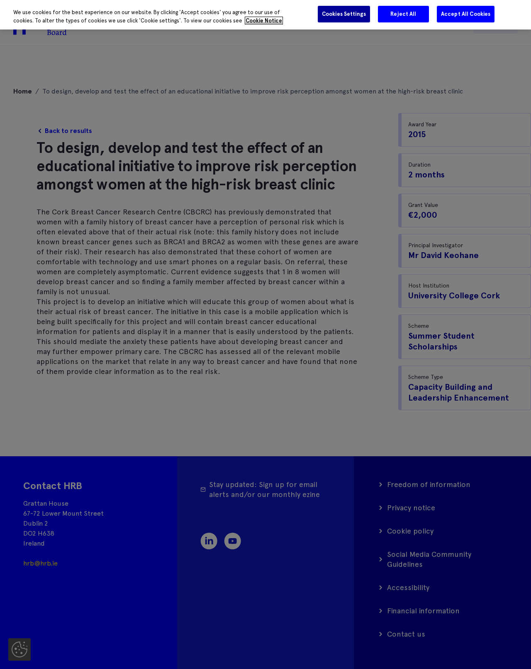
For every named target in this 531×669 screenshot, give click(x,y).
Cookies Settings (344, 14)
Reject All (403, 14)
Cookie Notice (264, 20)
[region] (265, 15)
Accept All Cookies (465, 14)
